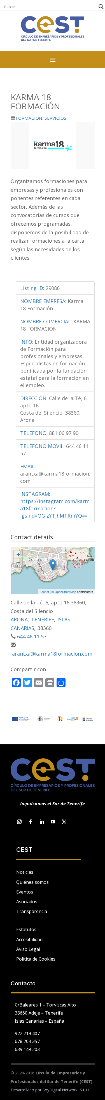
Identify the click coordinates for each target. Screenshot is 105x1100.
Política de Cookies (35, 959)
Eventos (24, 892)
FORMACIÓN (29, 118)
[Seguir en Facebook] (30, 821)
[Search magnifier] (101, 7)
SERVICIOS (55, 118)
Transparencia (31, 911)
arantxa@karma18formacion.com (52, 653)
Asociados (26, 902)
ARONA (19, 619)
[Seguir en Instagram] (19, 821)
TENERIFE (42, 619)
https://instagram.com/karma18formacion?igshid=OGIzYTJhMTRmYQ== (55, 508)
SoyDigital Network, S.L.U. (66, 1089)
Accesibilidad (29, 939)
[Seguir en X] (64, 821)
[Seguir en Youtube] (52, 821)
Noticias (24, 872)
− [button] (18, 562)
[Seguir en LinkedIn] (41, 821)
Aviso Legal (28, 949)
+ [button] (18, 554)
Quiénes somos (32, 882)
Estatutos (26, 929)
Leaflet (44, 591)
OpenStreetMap (65, 591)
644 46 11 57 (31, 636)
